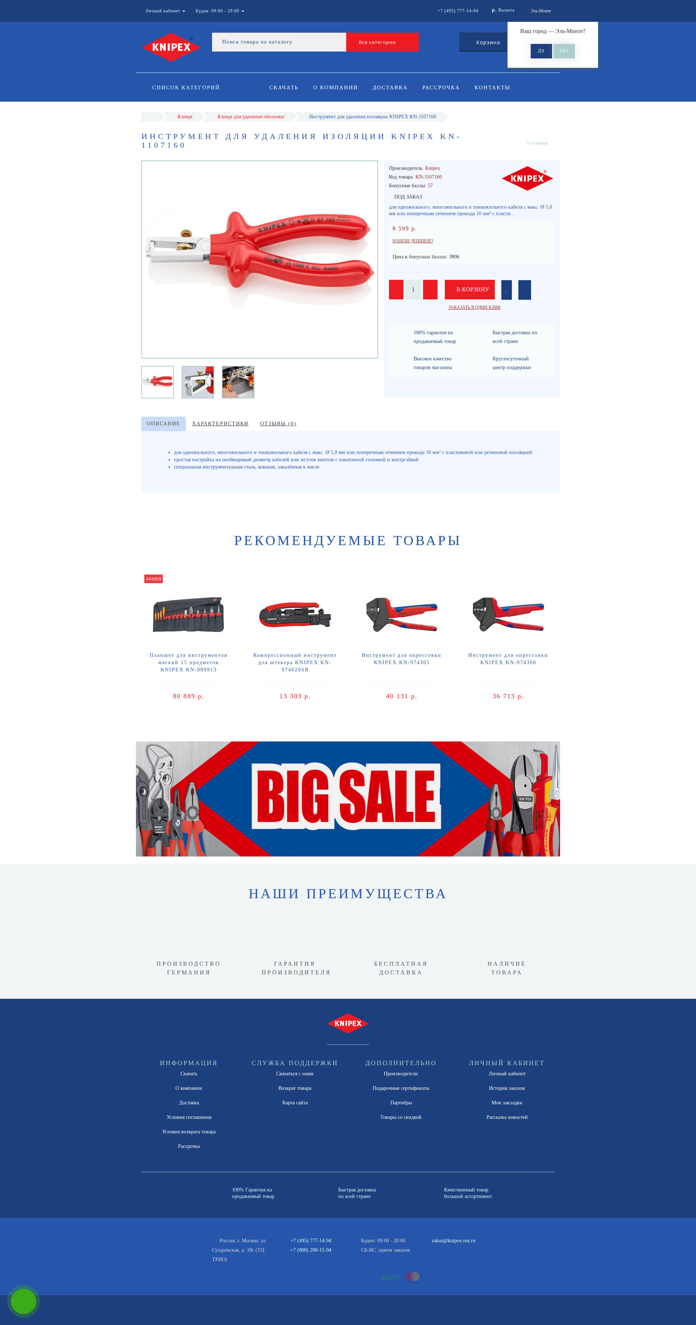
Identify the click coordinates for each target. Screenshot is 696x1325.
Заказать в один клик (474, 307)
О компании (335, 87)
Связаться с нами (295, 1073)
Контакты (492, 87)
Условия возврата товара (189, 1131)
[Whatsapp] (427, 1249)
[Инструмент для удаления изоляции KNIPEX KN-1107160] (157, 382)
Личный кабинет (507, 1073)
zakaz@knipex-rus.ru (453, 1240)
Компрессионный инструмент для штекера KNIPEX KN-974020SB (295, 662)
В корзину (472, 289)
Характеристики (220, 423)
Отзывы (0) (278, 423)
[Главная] (151, 116)
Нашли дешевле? (413, 241)
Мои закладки (507, 1102)
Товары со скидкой (401, 1117)
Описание (164, 423)
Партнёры (401, 1102)
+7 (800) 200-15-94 (310, 1250)
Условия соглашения (189, 1117)
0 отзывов (537, 143)
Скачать (284, 87)
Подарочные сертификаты (401, 1088)
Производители (401, 1073)
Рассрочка (441, 87)
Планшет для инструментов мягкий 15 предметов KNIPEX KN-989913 (189, 662)
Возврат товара (294, 1088)
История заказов (507, 1088)
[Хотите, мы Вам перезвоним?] (23, 1301)
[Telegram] (439, 1250)
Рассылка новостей (507, 1117)
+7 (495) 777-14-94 (310, 1240)
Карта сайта (295, 1102)
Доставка (390, 87)
